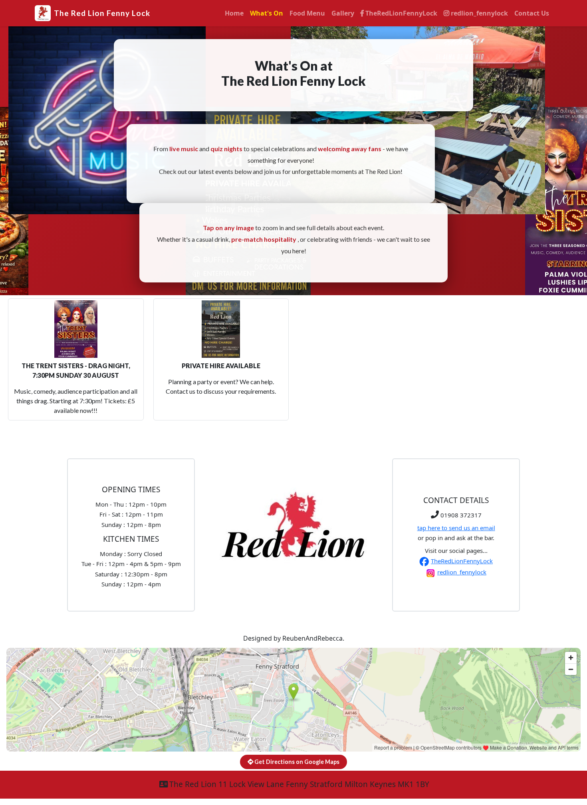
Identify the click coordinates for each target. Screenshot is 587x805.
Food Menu (307, 13)
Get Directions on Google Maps (296, 761)
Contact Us (531, 13)
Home (234, 13)
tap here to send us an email (456, 528)
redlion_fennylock (478, 13)
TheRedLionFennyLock (400, 13)
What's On (266, 13)
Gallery (342, 13)
